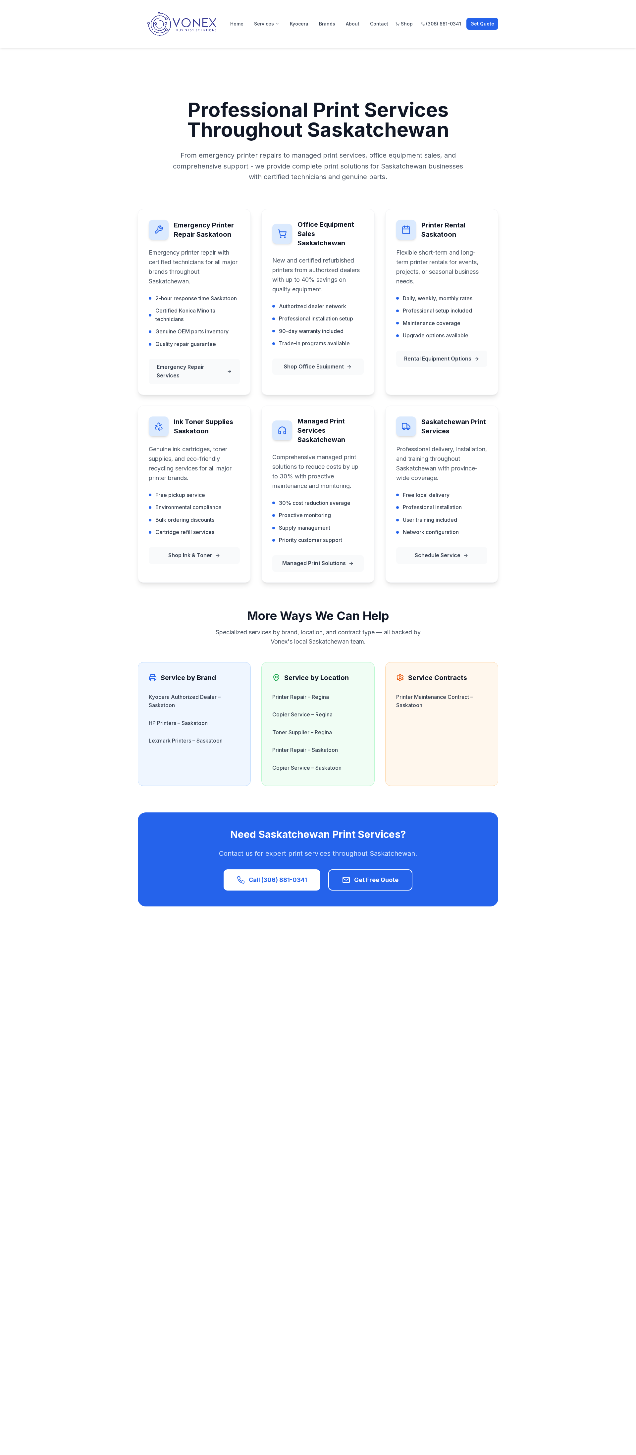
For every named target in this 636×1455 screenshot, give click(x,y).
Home (236, 23)
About (352, 23)
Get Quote (482, 23)
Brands (327, 23)
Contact (379, 23)
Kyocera (299, 23)
